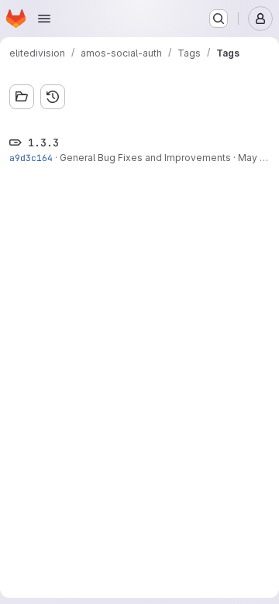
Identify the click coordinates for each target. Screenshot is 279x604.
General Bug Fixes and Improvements (145, 157)
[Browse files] (21, 96)
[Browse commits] (52, 96)
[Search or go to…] (218, 18)
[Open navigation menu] (44, 18)
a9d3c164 (31, 157)
